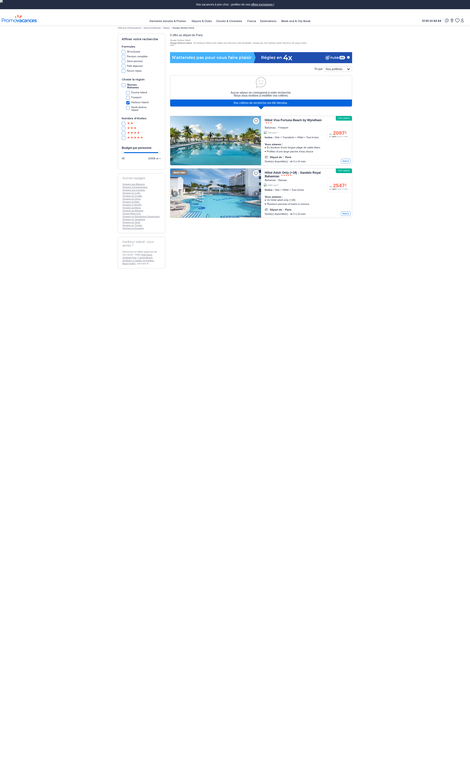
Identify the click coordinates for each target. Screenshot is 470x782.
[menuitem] (169, 21)
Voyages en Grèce (131, 199)
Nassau (166, 28)
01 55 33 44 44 (431, 21)
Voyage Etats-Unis (131, 213)
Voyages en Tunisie (132, 225)
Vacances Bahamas (152, 28)
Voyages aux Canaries (133, 190)
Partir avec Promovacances (129, 28)
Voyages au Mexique (132, 210)
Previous (175, 141)
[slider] (122, 152)
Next (256, 141)
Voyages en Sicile (131, 222)
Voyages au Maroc (131, 208)
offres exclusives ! (262, 4)
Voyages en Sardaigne (133, 219)
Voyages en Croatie (132, 196)
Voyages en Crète (131, 193)
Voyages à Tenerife (132, 205)
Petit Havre (146, 255)
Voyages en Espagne (133, 228)
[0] (457, 20)
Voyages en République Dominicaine (141, 216)
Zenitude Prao (129, 257)
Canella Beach (145, 257)
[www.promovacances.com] (19, 18)
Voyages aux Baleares (133, 184)
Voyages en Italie (131, 202)
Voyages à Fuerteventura (134, 187)
